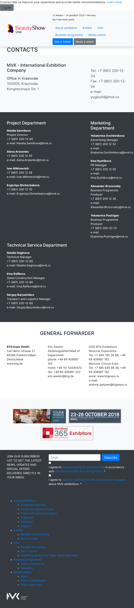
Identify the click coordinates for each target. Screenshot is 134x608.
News (24, 576)
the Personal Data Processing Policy (79, 471)
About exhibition (66, 28)
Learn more (114, 2)
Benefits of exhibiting (35, 534)
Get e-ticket (63, 41)
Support (26, 526)
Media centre (97, 35)
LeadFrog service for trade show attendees (49, 555)
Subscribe (110, 457)
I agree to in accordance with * (86, 469)
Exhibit (87, 28)
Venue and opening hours (37, 509)
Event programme (32, 563)
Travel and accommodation (39, 513)
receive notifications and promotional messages (94, 479)
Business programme (69, 35)
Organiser (27, 517)
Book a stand (85, 41)
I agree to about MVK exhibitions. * (87, 482)
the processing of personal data (83, 467)
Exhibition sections (33, 505)
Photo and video (32, 584)
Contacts (27, 521)
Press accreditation (33, 580)
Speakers (27, 568)
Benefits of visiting (33, 547)
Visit (100, 28)
